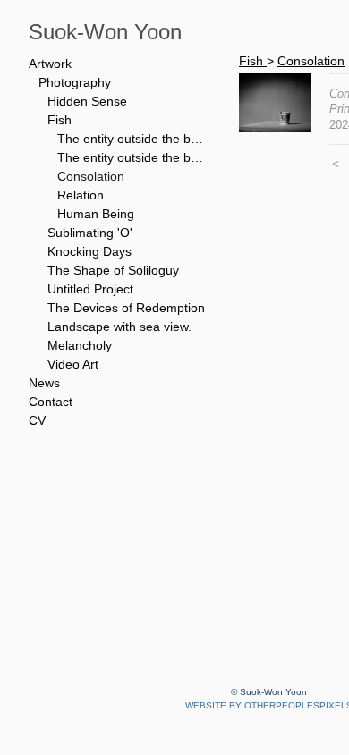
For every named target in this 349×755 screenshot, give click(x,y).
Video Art (72, 364)
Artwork (50, 63)
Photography (74, 82)
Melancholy (79, 345)
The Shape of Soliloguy (113, 270)
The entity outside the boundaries (133, 157)
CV (37, 420)
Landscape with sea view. (119, 326)
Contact (50, 401)
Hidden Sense (87, 101)
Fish (59, 120)
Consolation (90, 176)
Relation (80, 195)
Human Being (95, 214)
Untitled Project (90, 289)
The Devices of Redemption (126, 308)
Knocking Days (89, 251)
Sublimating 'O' (89, 232)
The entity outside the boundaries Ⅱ (133, 138)
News (44, 383)
